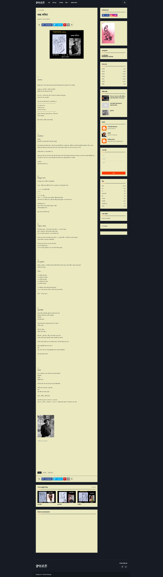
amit (109, 133)
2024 (113, 71)
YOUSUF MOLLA (112, 127)
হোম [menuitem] (49, 2)
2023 (113, 74)
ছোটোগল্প (113, 198)
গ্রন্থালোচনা (113, 193)
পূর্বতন (96, 556)
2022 (113, 76)
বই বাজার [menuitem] (61, 2)
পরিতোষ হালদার (50, 472)
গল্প (113, 191)
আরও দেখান (94, 487)
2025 (113, 69)
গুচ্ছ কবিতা (42, 10)
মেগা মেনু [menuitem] (54, 2)
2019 (113, 84)
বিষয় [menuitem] (66, 2)
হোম (38, 10)
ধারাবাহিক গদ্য (113, 203)
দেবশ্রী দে (79, 504)
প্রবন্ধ (113, 206)
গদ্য (113, 188)
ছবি (113, 196)
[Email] (68, 24)
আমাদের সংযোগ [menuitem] (74, 2)
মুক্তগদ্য (112, 110)
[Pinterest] (64, 24)
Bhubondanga (47, 574)
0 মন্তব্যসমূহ (47, 19)
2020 (113, 81)
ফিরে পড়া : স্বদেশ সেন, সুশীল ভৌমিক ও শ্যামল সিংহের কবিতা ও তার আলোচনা (117, 97)
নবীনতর (38, 556)
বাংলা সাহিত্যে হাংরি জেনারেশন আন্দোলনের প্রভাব (116, 104)
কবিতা (113, 186)
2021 (113, 79)
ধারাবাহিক (113, 201)
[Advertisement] (67, 457)
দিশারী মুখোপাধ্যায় (111, 139)
